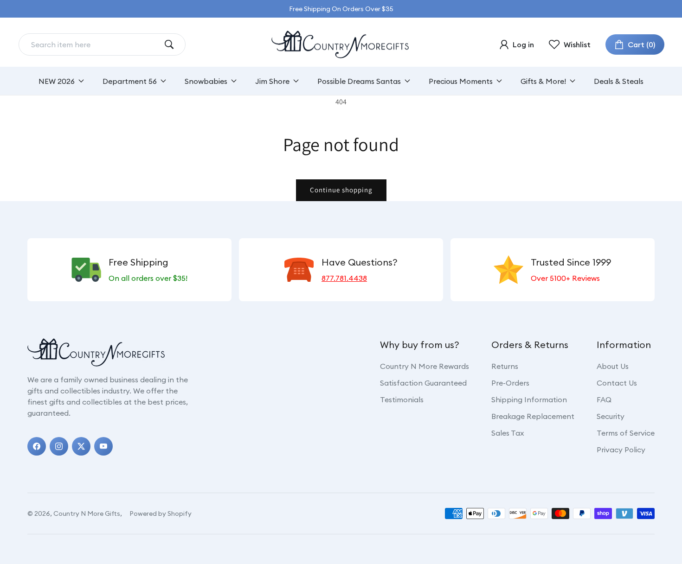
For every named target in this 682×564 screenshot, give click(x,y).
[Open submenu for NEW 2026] (81, 80)
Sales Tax (507, 432)
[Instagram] (59, 446)
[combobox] (94, 44)
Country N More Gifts (86, 513)
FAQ (604, 399)
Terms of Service (626, 432)
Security (610, 416)
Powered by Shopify (160, 513)
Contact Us (617, 382)
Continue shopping (341, 189)
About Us (613, 366)
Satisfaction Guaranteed (423, 382)
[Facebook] (36, 446)
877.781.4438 (344, 278)
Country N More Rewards (424, 366)
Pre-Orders (510, 382)
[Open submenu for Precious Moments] (499, 80)
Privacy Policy (621, 449)
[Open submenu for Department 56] (163, 80)
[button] (634, 44)
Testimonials (402, 399)
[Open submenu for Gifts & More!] (572, 80)
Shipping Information (529, 399)
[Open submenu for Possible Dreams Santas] (407, 80)
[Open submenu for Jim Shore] (296, 80)
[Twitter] (81, 446)
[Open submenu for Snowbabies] (234, 80)
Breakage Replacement (532, 416)
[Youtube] (103, 446)
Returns (504, 366)
